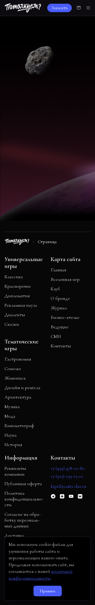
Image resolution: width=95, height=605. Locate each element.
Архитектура (17, 397)
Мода (9, 416)
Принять (47, 591)
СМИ (56, 336)
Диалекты (14, 315)
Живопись (15, 378)
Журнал (59, 308)
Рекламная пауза (20, 305)
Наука (10, 435)
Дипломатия (17, 296)
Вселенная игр (65, 279)
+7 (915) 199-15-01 (67, 476)
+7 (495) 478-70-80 (68, 468)
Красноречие (17, 286)
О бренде (60, 298)
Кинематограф (19, 425)
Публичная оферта (23, 483)
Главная (58, 270)
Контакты (61, 346)
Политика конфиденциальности (23, 499)
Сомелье (12, 368)
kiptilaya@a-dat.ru (68, 486)
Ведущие (60, 327)
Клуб (55, 289)
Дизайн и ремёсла (22, 387)
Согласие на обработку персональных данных (22, 520)
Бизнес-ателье (65, 317)
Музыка (12, 406)
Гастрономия (17, 359)
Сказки (11, 324)
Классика (13, 277)
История (13, 444)
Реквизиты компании (15, 471)
